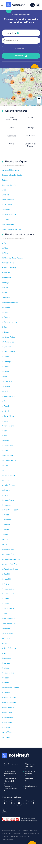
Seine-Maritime (9, 618)
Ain (5, 243)
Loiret (6, 465)
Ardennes (7, 277)
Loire (6, 450)
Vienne (6, 668)
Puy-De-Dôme (9, 554)
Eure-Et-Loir (8, 381)
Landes (6, 440)
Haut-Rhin (7, 579)
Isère (6, 430)
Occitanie (5, 219)
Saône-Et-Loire (9, 593)
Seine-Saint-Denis (10, 702)
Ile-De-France (7, 204)
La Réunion (9, 732)
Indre (6, 421)
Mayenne (7, 504)
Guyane (7, 727)
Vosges (7, 677)
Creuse (6, 356)
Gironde (7, 406)
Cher (5, 327)
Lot (5, 470)
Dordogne (7, 361)
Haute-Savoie (9, 608)
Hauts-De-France (8, 199)
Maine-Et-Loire (9, 485)
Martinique (8, 722)
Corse (4, 189)
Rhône (6, 584)
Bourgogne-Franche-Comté (12, 175)
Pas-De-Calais (9, 549)
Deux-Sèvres (8, 633)
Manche (7, 490)
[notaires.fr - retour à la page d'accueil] (15, 4)
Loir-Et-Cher (8, 445)
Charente (7, 317)
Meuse (6, 514)
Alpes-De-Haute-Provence (13, 257)
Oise (6, 539)
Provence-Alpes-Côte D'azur (12, 229)
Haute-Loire (8, 455)
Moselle (7, 524)
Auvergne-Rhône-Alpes (10, 170)
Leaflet (28, 105)
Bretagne (5, 180)
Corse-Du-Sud (10, 337)
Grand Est (5, 194)
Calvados (7, 307)
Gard (6, 391)
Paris (6, 613)
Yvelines (7, 628)
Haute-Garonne (9, 396)
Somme (7, 638)
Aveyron (7, 297)
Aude (5, 292)
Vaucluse (7, 658)
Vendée (7, 663)
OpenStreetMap (34, 105)
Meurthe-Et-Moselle (11, 509)
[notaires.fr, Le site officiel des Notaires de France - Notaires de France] (15, 755)
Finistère (7, 386)
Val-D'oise (8, 712)
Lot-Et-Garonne (9, 475)
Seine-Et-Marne (9, 623)
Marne (6, 495)
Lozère (6, 480)
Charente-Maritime (10, 322)
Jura (5, 435)
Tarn (5, 643)
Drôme (6, 371)
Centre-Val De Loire (9, 184)
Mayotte (8, 737)
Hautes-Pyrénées (10, 564)
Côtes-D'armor (9, 351)
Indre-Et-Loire (9, 425)
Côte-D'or (7, 346)
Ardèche (7, 272)
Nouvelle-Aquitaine (9, 214)
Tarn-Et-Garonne (10, 648)
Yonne (6, 682)
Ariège (6, 282)
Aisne (6, 248)
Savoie (6, 603)
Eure (5, 376)
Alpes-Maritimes (10, 267)
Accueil (14, 14)
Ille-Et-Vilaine (9, 416)
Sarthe (6, 598)
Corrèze (6, 332)
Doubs (6, 366)
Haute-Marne (9, 500)
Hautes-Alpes (9, 262)
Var (5, 653)
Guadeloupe (8, 717)
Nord (6, 534)
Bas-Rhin (7, 574)
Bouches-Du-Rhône (11, 302)
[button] (2, 5)
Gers (5, 401)
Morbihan (7, 519)
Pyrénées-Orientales (11, 569)
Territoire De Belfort (11, 687)
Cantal (6, 312)
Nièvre (6, 529)
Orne (5, 544)
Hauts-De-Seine (10, 697)
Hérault (6, 411)
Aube (6, 287)
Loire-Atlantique (10, 460)
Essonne (7, 692)
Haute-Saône (9, 588)
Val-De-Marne (9, 707)
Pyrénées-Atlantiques (12, 559)
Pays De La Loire (8, 224)
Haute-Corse (9, 341)
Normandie (6, 209)
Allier (6, 253)
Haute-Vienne (9, 672)
